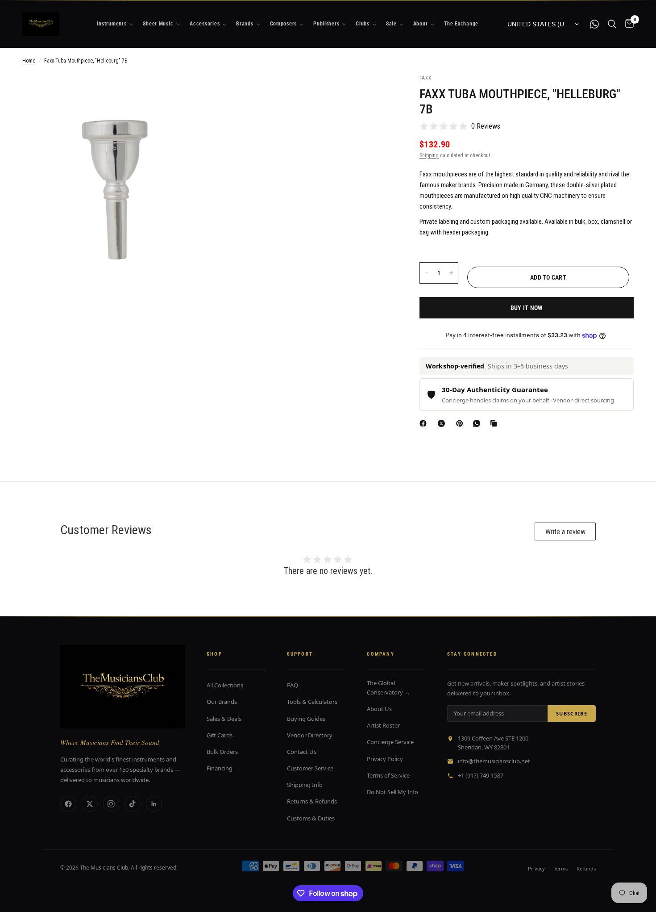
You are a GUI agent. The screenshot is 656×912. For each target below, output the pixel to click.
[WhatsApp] (478, 423)
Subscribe (571, 713)
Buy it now (527, 307)
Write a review (565, 531)
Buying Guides (306, 719)
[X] (443, 423)
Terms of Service (388, 775)
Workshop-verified (455, 366)
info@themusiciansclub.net (494, 761)
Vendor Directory (309, 735)
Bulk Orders (222, 752)
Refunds (586, 868)
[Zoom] (188, 92)
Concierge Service (390, 742)
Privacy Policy (385, 759)
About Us (379, 709)
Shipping (429, 155)
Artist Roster (383, 725)
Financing (220, 768)
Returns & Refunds (312, 801)
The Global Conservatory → (388, 687)
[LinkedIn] (154, 804)
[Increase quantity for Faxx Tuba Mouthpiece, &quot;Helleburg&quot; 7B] (451, 273)
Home (28, 61)
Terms (561, 868)
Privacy (536, 868)
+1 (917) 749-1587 (480, 775)
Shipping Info (305, 785)
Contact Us (301, 752)
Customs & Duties (311, 818)
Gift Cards (220, 735)
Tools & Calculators (312, 702)
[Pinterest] (461, 423)
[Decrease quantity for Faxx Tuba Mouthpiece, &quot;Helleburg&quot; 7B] (426, 273)
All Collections (225, 685)
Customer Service (310, 768)
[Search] (612, 24)
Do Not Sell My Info (392, 792)
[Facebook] (424, 423)
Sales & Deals (224, 719)
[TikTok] (133, 804)
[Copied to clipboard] (495, 423)
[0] (627, 24)
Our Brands (222, 702)
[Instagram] (111, 804)
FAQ (292, 685)
